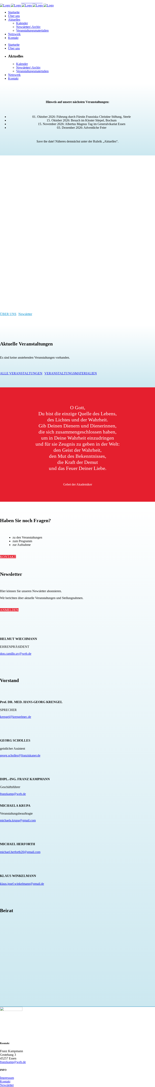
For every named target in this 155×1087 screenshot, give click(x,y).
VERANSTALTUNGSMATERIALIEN (70, 373)
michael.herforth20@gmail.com (20, 852)
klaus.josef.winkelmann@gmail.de (22, 883)
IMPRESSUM (9, 1)
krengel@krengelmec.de (15, 716)
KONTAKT (8, 556)
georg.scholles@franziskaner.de (20, 755)
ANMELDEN (9, 610)
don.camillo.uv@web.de (15, 653)
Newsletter (25, 314)
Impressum (7, 1078)
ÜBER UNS (8, 314)
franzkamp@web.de (13, 794)
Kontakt (5, 1081)
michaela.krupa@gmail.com (18, 820)
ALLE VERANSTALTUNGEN (21, 373)
